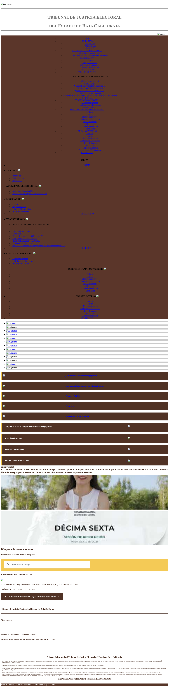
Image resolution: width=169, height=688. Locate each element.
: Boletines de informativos (90, 105)
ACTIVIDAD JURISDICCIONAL (87, 51)
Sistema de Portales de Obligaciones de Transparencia (32, 596)
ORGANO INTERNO (87, 131)
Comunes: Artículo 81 (90, 81)
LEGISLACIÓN (87, 58)
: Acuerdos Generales (90, 67)
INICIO (87, 39)
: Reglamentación (90, 62)
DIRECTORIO (87, 70)
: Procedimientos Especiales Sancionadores (90, 55)
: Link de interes (90, 121)
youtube (10, 626)
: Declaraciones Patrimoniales (90, 150)
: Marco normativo (90, 117)
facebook (3, 626)
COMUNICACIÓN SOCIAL (87, 100)
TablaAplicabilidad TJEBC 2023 (90, 90)
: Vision (90, 114)
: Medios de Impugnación (89, 53)
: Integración (90, 48)
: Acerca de (90, 43)
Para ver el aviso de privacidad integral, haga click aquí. (84, 679)
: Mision (89, 112)
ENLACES (87, 98)
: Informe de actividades (90, 119)
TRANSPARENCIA (87, 72)
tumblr (28, 626)
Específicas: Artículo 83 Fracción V (90, 86)
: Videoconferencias (90, 126)
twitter (15, 626)
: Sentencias (90, 129)
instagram (21, 626)
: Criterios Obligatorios (89, 65)
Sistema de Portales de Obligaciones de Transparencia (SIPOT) (90, 95)
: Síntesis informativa (89, 107)
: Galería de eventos (90, 102)
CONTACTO (87, 152)
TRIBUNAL (87, 41)
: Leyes (90, 60)
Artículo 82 (90, 83)
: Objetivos (89, 124)
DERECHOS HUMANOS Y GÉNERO (87, 110)
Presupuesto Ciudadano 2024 (90, 88)
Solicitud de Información (90, 93)
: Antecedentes (90, 46)
